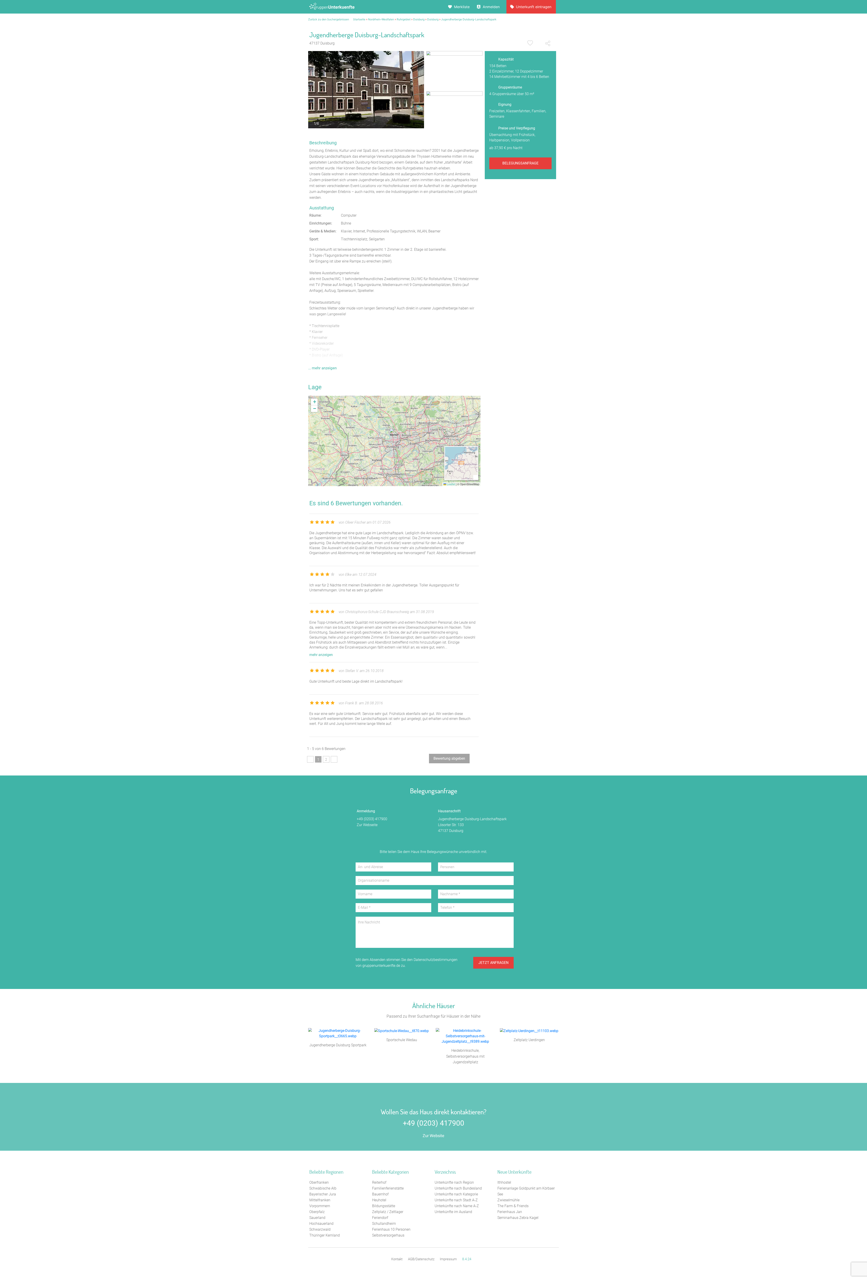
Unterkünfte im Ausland (453, 1212)
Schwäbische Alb (322, 1188)
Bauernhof (380, 1194)
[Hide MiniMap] (475, 477)
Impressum (448, 1259)
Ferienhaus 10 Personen (391, 1229)
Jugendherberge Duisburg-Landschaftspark (468, 19)
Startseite (359, 19)
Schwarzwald (320, 1229)
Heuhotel (379, 1200)
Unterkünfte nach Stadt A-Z (456, 1200)
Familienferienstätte (388, 1188)
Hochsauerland (321, 1223)
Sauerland (317, 1218)
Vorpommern (319, 1206)
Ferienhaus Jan (509, 1212)
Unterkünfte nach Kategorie (456, 1194)
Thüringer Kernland (324, 1235)
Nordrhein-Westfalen (381, 19)
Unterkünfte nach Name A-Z (457, 1206)
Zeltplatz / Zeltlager (387, 1212)
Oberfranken (319, 1182)
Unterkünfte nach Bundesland (458, 1188)
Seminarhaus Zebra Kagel (517, 1218)
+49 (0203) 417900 (372, 819)
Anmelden (491, 7)
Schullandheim (384, 1223)
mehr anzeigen (321, 655)
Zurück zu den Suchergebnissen (328, 19)
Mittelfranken (319, 1200)
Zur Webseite (367, 825)
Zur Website (433, 1135)
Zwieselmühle (508, 1200)
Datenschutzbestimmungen (435, 960)
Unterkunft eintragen (533, 7)
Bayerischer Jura (322, 1194)
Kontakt (397, 1259)
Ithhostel (504, 1182)
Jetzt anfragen (493, 962)
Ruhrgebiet (403, 19)
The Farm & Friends (513, 1206)
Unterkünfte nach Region (454, 1182)
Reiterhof (379, 1182)
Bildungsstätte (383, 1206)
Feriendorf (380, 1218)
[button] (394, 435)
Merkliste (462, 7)
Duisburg (418, 19)
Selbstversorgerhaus (388, 1235)
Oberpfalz (317, 1212)
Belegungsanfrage (520, 163)
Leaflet (450, 484)
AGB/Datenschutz (421, 1259)
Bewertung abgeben (449, 758)
